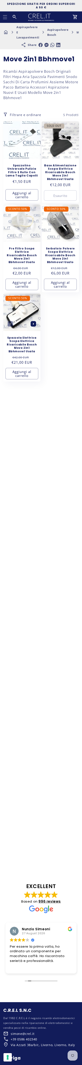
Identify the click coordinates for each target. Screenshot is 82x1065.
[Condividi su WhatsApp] (52, 45)
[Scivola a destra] (33, 324)
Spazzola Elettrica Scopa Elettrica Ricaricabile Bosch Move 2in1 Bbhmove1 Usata (22, 344)
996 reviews (49, 901)
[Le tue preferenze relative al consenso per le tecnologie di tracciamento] (7, 1057)
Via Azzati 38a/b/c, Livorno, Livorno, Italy (43, 1045)
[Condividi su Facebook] (40, 45)
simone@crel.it (22, 1034)
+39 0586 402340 (24, 1039)
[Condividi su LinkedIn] (58, 45)
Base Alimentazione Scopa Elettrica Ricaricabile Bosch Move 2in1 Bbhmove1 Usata (60, 172)
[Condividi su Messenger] (46, 45)
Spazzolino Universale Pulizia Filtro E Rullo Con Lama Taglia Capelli (22, 170)
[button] (5, 17)
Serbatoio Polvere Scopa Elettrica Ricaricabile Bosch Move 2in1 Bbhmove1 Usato (60, 255)
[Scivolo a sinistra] (10, 324)
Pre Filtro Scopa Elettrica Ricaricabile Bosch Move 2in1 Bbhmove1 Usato (22, 255)
